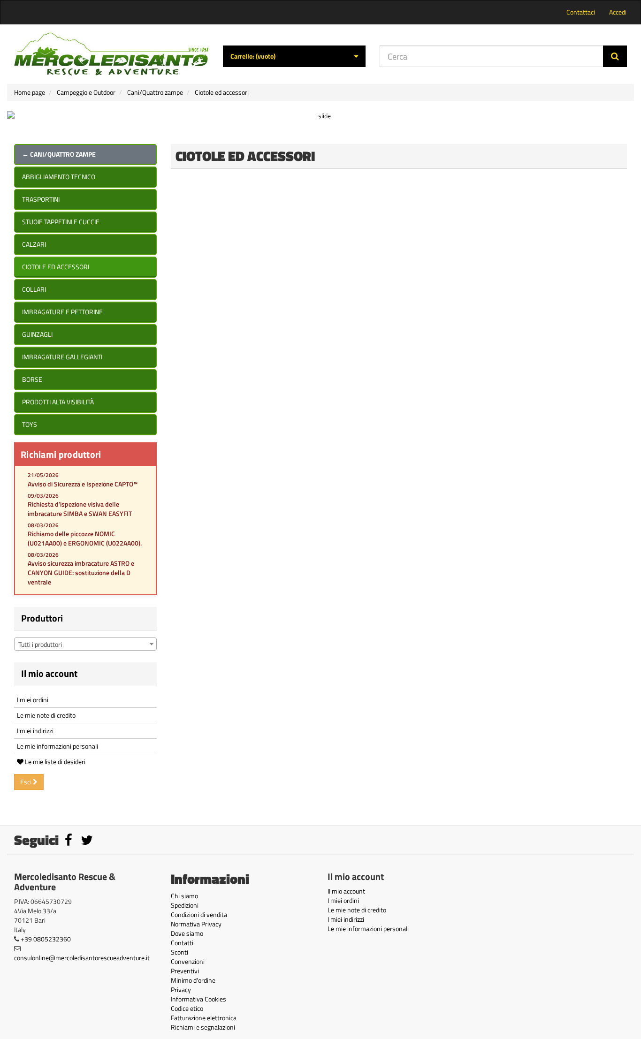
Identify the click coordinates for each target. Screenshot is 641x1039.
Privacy (181, 989)
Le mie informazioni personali (57, 746)
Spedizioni (184, 905)
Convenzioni (188, 961)
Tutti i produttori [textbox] (40, 644)
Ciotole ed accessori (55, 267)
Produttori (42, 618)
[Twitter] (86, 842)
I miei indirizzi (35, 731)
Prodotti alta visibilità (58, 402)
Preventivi (185, 971)
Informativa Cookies (198, 999)
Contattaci (580, 12)
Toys (29, 424)
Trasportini (41, 199)
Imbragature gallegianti (62, 357)
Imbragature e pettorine (62, 312)
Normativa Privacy (196, 924)
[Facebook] (69, 842)
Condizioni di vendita (199, 914)
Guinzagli (37, 334)
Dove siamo (187, 933)
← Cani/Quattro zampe (59, 154)
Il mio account (49, 673)
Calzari (34, 244)
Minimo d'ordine (193, 980)
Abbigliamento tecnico (58, 177)
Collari (34, 289)
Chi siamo (184, 896)
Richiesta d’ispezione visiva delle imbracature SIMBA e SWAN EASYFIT (80, 508)
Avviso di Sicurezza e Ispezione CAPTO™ (82, 484)
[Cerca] (615, 56)
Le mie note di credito (46, 715)
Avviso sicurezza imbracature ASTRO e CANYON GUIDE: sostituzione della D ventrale (81, 572)
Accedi (617, 12)
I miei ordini (32, 700)
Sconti (179, 952)
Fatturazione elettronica (204, 1018)
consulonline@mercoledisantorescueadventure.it (82, 958)
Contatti (182, 943)
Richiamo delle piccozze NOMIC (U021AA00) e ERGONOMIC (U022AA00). (85, 538)
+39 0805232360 (46, 939)
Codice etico (187, 1008)
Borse (32, 379)
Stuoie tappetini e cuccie (60, 222)
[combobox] (85, 644)
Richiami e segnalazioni (203, 1027)
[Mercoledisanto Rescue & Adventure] (111, 54)
